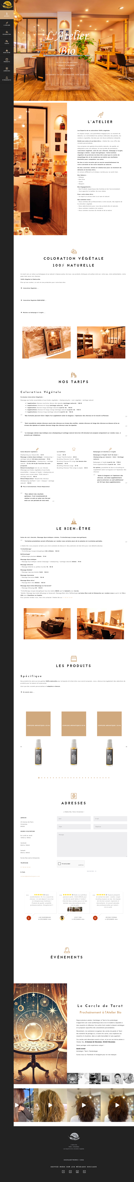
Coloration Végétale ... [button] (31, 288)
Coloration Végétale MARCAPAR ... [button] (34, 300)
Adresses (7, 71)
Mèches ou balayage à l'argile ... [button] (34, 312)
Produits (7, 62)
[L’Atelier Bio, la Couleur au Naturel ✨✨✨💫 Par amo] (84, 1105)
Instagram (99, 1054)
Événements (6, 80)
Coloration (7, 34)
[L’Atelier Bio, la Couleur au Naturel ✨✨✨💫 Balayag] (17, 1105)
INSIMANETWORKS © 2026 (74, 1160)
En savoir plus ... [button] (28, 692)
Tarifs (7, 43)
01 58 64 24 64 (67, 597)
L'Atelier (7, 25)
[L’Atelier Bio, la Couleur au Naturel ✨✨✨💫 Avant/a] (50, 1105)
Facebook (90, 1054)
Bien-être (6, 52)
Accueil (7, 16)
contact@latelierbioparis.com (30, 876)
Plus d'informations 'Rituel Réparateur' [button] (36, 486)
